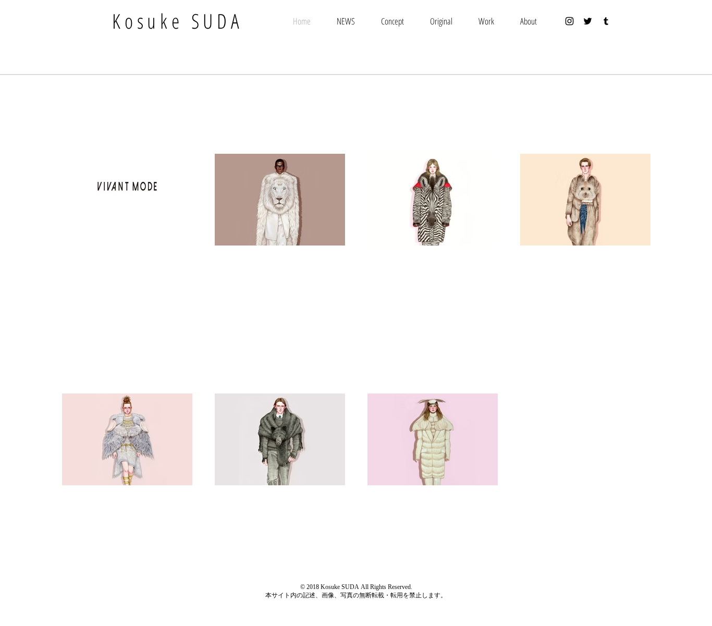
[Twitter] (587, 21)
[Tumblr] (605, 21)
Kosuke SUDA (177, 20)
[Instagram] (569, 21)
